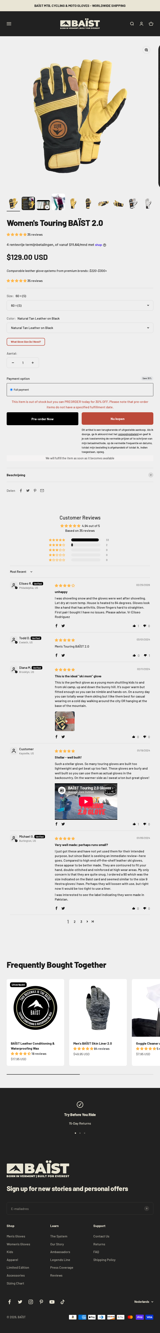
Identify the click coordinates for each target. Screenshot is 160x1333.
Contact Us (101, 1236)
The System (58, 1236)
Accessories (16, 1275)
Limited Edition (18, 1267)
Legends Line (60, 1260)
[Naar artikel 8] (118, 204)
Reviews (56, 1275)
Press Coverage (61, 1267)
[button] (17, 234)
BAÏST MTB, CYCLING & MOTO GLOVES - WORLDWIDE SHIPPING (80, 5)
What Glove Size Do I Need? (26, 341)
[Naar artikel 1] (13, 204)
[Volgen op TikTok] (62, 1302)
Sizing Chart (15, 1283)
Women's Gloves (18, 1244)
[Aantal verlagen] (13, 363)
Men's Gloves (16, 1236)
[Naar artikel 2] (28, 204)
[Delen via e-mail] (42, 490)
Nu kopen (118, 419)
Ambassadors (60, 1252)
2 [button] (75, 921)
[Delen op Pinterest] (35, 490)
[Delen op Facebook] (20, 490)
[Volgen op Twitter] (20, 1302)
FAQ (96, 1252)
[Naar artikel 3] (43, 205)
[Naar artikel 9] (133, 204)
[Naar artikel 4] (58, 203)
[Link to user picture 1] (65, 721)
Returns (99, 1244)
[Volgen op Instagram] (31, 1302)
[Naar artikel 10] (148, 204)
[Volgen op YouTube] (52, 1302)
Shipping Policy (104, 1260)
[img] (65, 585)
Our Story (57, 1244)
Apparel (12, 1260)
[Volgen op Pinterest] (41, 1302)
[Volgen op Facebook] (9, 1302)
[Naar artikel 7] (103, 204)
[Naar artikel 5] (73, 204)
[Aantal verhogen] (33, 363)
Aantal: (12, 353)
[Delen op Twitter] (27, 490)
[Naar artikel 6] (88, 204)
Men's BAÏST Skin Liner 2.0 (92, 1043)
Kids (10, 1252)
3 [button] (81, 921)
